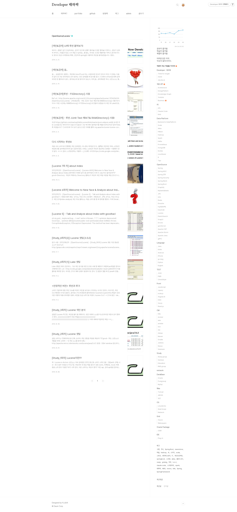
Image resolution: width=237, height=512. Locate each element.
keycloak (161, 210)
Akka (159, 128)
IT (172, 456)
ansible (160, 323)
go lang (160, 259)
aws (159, 320)
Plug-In (160, 438)
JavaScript (162, 287)
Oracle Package (163, 427)
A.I (158, 105)
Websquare (162, 423)
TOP (183, 504)
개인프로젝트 (179, 456)
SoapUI (160, 219)
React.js (161, 306)
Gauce (160, 420)
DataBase (161, 374)
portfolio (78, 13)
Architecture (162, 88)
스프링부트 (170, 465)
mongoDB (161, 148)
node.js (160, 293)
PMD (159, 276)
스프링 (168, 459)
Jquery (160, 290)
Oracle (160, 378)
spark (177, 465)
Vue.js (160, 303)
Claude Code (163, 111)
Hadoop (161, 135)
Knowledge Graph (164, 94)
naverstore (179, 449)
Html (159, 300)
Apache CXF (162, 229)
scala (178, 452)
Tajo (159, 160)
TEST (159, 270)
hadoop (164, 452)
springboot (161, 459)
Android (161, 253)
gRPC (160, 239)
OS (158, 402)
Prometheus (162, 144)
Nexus (160, 346)
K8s (159, 314)
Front (159, 284)
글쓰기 (141, 13)
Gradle (160, 340)
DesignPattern (163, 91)
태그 (117, 13)
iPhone (160, 256)
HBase (160, 132)
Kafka (160, 141)
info (159, 108)
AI (168, 452)
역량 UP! (160, 84)
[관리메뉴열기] (233, 4)
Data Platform (162, 118)
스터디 (173, 452)
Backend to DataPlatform (167, 122)
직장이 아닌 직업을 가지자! (166, 66)
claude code (161, 465)
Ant (159, 330)
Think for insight (164, 74)
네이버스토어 (166, 456)
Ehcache (161, 203)
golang (164, 462)
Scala (160, 125)
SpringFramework (163, 472)
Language (161, 243)
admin (128, 13)
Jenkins (161, 343)
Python (160, 262)
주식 (162, 449)
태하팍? (64, 13)
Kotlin (160, 249)
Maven (160, 336)
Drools (160, 223)
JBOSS (160, 395)
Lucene (160, 213)
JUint (160, 273)
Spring (160, 168)
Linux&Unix (162, 406)
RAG (159, 114)
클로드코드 (180, 459)
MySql (160, 384)
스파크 (159, 456)
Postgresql (162, 381)
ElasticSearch (163, 216)
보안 (159, 398)
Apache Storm (163, 232)
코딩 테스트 (161, 80)
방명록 (105, 13)
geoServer (162, 226)
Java (159, 246)
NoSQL (160, 151)
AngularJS (161, 297)
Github (160, 333)
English (160, 266)
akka (173, 459)
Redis (160, 200)
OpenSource (162, 165)
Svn (159, 327)
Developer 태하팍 (65, 5)
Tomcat (160, 392)
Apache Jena (162, 235)
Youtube (161, 97)
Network (161, 412)
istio (159, 197)
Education (161, 363)
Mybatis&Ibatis (163, 191)
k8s (174, 468)
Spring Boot (162, 184)
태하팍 (159, 468)
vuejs (159, 462)
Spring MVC (162, 171)
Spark (160, 138)
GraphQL (161, 187)
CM (158, 310)
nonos (169, 468)
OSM (159, 431)
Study (159, 353)
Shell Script (162, 409)
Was (158, 388)
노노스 (175, 462)
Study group (162, 357)
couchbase (162, 154)
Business (161, 100)
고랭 (158, 449)
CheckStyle (162, 279)
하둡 (158, 452)
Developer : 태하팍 (164, 70)
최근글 (159, 486)
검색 (177, 5)
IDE (158, 435)
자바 (169, 462)
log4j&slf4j (162, 207)
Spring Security (163, 178)
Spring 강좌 (162, 174)
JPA (159, 194)
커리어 (160, 77)
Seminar (161, 360)
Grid (158, 416)
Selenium (161, 349)
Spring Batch (162, 181)
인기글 (166, 486)
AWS (164, 468)
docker (160, 317)
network (160, 370)
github (92, 13)
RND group (162, 366)
